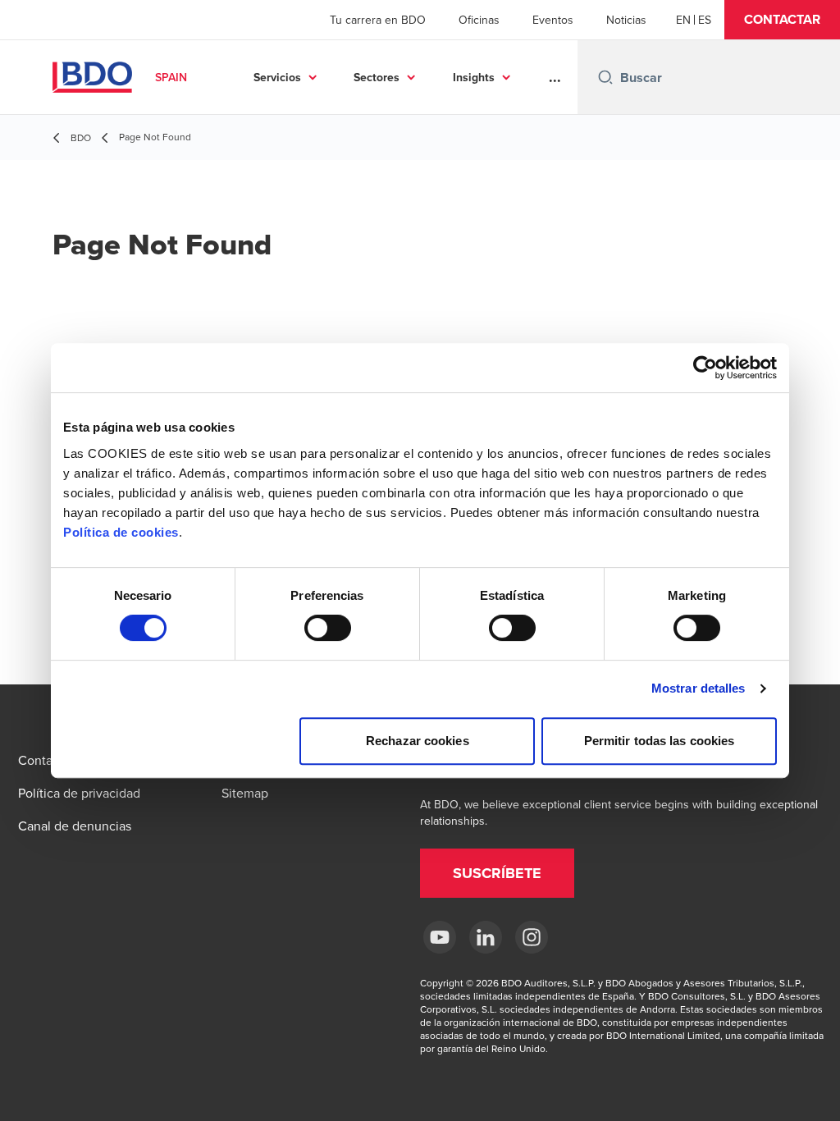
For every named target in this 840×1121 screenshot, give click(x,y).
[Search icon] (605, 77)
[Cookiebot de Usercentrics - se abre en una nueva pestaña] (705, 367)
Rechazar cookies (417, 741)
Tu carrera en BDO (378, 19)
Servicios (277, 77)
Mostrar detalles (698, 688)
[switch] (327, 628)
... (555, 77)
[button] (782, 19)
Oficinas (479, 19)
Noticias (626, 19)
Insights (474, 77)
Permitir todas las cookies (659, 741)
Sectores (376, 77)
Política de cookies (121, 532)
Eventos (552, 19)
